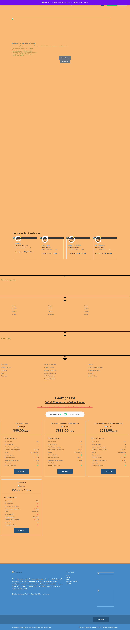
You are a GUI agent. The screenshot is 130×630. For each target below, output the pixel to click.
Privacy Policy (96, 627)
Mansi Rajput (46, 245)
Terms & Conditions (85, 627)
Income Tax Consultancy (95, 367)
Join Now (101, 619)
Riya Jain (18, 244)
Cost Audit (4, 370)
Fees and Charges (72, 581)
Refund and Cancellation (110, 627)
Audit (2, 373)
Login (68, 575)
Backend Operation (50, 379)
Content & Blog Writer (21, 245)
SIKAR (86, 314)
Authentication (80, 5)
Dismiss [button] (85, 2)
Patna (49, 309)
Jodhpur (86, 309)
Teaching (90, 373)
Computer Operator (94, 370)
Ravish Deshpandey (74, 245)
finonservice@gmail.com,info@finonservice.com (35, 594)
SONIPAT (51, 314)
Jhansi (14, 306)
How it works (94, 5)
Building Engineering (50, 370)
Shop (70, 5)
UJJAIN (50, 311)
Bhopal (50, 306)
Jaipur (86, 306)
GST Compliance (49, 376)
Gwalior (14, 309)
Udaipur (86, 311)
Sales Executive (46, 247)
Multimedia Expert (73, 247)
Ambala (14, 311)
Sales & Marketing (50, 373)
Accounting (4, 364)
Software (90, 364)
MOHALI (14, 314)
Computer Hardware (50, 364)
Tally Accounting (6, 367)
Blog (67, 579)
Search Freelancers (57, 5)
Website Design (49, 367)
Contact (68, 583)
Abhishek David (100, 245)
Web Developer (99, 247)
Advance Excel (92, 376)
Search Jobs (41, 5)
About (68, 577)
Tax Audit (4, 376)
